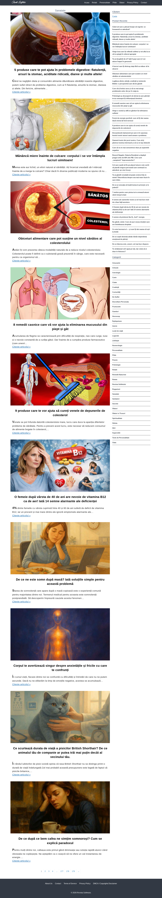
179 (73, 871)
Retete (114, 379)
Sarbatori (115, 399)
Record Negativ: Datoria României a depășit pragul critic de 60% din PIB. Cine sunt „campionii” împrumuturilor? (129, 157)
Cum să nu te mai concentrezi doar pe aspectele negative (130, 149)
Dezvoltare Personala (120, 302)
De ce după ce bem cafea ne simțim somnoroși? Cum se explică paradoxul (60, 841)
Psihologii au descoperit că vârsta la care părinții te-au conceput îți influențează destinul (131, 97)
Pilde (115, 3)
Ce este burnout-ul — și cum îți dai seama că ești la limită (131, 230)
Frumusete (116, 307)
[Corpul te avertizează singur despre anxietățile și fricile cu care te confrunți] (60, 634)
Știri (113, 428)
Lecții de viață (117, 331)
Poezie (114, 360)
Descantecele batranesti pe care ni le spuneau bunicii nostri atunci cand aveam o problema (129, 134)
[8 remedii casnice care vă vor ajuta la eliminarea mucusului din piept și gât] (60, 293)
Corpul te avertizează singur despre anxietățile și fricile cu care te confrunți (60, 668)
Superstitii (116, 433)
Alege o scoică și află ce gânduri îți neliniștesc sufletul (130, 112)
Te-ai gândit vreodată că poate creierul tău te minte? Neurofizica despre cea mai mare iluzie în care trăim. (131, 177)
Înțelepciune (117, 321)
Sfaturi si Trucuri (118, 413)
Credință (115, 287)
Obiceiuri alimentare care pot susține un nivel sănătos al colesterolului (60, 240)
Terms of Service (70, 883)
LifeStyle (115, 341)
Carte (114, 277)
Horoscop (116, 316)
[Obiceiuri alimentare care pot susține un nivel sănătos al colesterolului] (60, 207)
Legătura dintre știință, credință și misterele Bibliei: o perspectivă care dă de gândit (129, 82)
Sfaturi (121, 3)
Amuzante (116, 263)
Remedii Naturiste (119, 375)
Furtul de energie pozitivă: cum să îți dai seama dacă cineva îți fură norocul (130, 119)
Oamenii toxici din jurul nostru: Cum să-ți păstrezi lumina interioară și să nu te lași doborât (131, 141)
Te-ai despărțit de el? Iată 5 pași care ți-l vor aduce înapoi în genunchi (129, 60)
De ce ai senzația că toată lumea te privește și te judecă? (130, 186)
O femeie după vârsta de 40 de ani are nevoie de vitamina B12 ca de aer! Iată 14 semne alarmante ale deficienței (60, 499)
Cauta (114, 16)
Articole (115, 268)
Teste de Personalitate (120, 438)
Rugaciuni (116, 389)
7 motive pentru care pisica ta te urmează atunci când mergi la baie (130, 193)
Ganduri (115, 311)
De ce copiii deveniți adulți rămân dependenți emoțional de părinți (129, 238)
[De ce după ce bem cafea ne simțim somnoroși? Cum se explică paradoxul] (60, 807)
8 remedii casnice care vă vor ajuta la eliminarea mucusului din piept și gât (60, 327)
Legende (115, 336)
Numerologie (117, 345)
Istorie (114, 326)
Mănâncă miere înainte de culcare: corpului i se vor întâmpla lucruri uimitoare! (60, 158)
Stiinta (114, 423)
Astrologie (116, 273)
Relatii (94, 3)
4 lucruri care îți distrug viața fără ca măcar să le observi (130, 67)
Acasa (86, 3)
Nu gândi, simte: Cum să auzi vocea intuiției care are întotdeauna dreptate (131, 223)
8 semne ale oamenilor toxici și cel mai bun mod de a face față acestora (130, 201)
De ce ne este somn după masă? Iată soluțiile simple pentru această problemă (60, 581)
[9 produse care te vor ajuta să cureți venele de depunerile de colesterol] (60, 379)
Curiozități (116, 292)
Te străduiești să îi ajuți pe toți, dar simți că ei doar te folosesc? (129, 250)
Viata (114, 442)
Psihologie (116, 365)
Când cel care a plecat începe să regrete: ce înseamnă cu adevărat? (129, 28)
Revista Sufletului (119, 384)
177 (61, 871)
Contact (144, 3)
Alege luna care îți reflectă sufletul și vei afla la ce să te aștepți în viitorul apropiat (131, 53)
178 (67, 871)
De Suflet (115, 297)
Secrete (115, 404)
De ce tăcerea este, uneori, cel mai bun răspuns (130, 244)
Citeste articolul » (21, 92)
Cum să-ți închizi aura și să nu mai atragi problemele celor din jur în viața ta (127, 90)
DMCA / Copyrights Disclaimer (105, 883)
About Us (48, 883)
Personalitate (105, 3)
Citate (114, 282)
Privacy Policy (132, 3)
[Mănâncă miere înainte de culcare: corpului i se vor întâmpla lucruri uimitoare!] (60, 125)
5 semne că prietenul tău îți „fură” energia (128, 217)
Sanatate (115, 394)
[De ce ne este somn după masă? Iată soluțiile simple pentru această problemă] (60, 548)
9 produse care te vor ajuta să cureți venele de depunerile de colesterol (60, 413)
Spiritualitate (117, 418)
